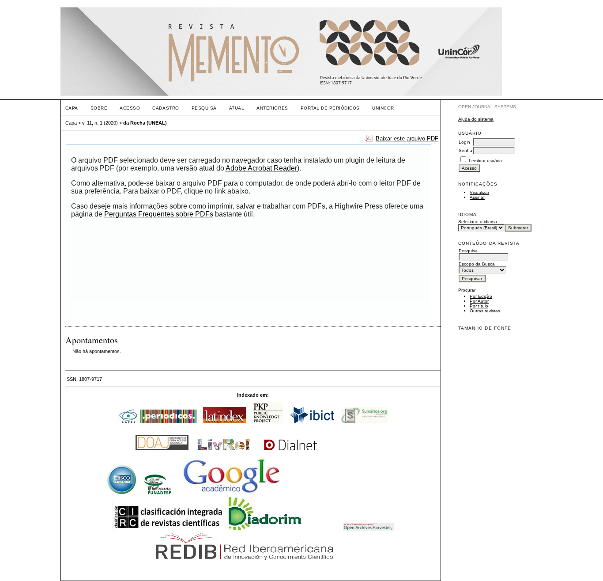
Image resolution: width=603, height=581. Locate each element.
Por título (479, 306)
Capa (71, 108)
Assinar (477, 197)
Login (464, 142)
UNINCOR (383, 108)
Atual (237, 108)
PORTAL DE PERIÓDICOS (330, 108)
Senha (465, 150)
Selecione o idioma (477, 221)
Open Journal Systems (487, 106)
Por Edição (481, 296)
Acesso (130, 108)
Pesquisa (204, 108)
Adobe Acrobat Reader (261, 168)
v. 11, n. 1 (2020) (100, 122)
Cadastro (165, 108)
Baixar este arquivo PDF (407, 138)
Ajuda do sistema (476, 119)
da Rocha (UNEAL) (145, 122)
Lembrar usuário (485, 160)
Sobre (99, 108)
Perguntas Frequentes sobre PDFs (158, 214)
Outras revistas (485, 310)
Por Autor (479, 301)
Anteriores (272, 108)
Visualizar (479, 192)
